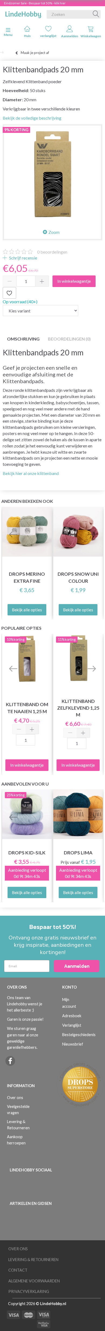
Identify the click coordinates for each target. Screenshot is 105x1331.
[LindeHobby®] (23, 13)
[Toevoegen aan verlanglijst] (9, 293)
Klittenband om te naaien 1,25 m (27, 708)
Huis (27, 36)
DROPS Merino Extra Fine (27, 577)
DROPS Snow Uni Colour (78, 577)
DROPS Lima (78, 852)
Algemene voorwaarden (34, 1281)
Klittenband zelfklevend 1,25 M (78, 707)
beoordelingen (52, 251)
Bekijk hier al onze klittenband (31, 473)
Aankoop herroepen (16, 1139)
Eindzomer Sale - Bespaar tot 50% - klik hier (35, 3)
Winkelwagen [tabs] (90, 36)
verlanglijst (48, 36)
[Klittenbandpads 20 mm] (52, 174)
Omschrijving (23, 338)
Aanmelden (69, 36)
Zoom (54, 232)
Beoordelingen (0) (69, 338)
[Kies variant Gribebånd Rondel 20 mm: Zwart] (40, 310)
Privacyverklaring (28, 1291)
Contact (17, 1270)
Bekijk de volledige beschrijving (32, 117)
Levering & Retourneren (18, 1124)
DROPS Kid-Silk (27, 852)
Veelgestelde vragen (18, 1109)
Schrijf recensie (22, 257)
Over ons (15, 1097)
